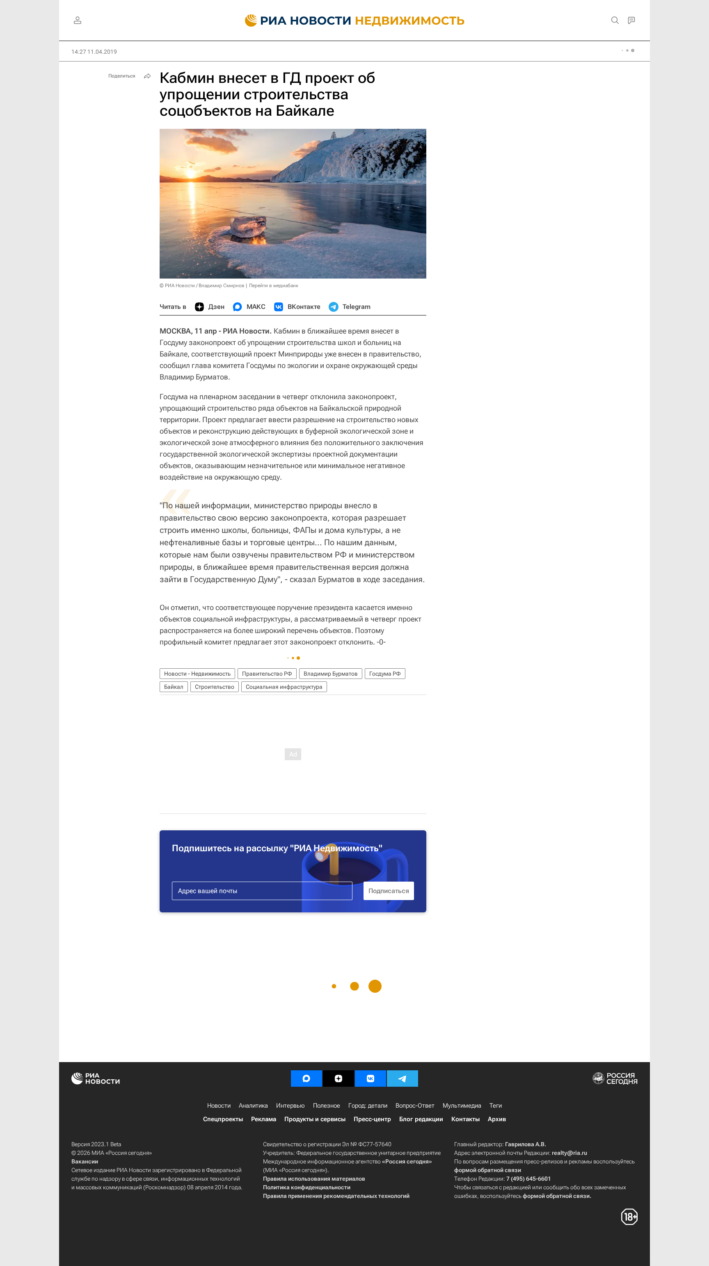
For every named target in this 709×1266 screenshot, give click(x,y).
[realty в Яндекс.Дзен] (338, 1078)
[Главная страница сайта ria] (293, 20)
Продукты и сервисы (314, 1119)
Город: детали (367, 1105)
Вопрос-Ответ (415, 1105)
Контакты (465, 1119)
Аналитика (253, 1105)
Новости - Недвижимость (197, 673)
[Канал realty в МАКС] (306, 1078)
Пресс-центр (372, 1119)
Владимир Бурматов (331, 673)
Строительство (214, 686)
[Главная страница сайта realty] (355, 20)
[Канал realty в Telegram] (402, 1078)
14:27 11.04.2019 (94, 51)
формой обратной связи (487, 1170)
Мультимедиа (462, 1105)
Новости (219, 1105)
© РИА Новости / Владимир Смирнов (202, 285)
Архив (497, 1119)
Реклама (263, 1119)
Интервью (290, 1105)
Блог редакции (421, 1119)
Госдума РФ (385, 673)
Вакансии (84, 1161)
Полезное (326, 1105)
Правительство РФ (267, 673)
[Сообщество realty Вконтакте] (370, 1078)
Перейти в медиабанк (273, 285)
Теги (495, 1105)
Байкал (173, 686)
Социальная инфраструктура (284, 686)
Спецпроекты (223, 1119)
